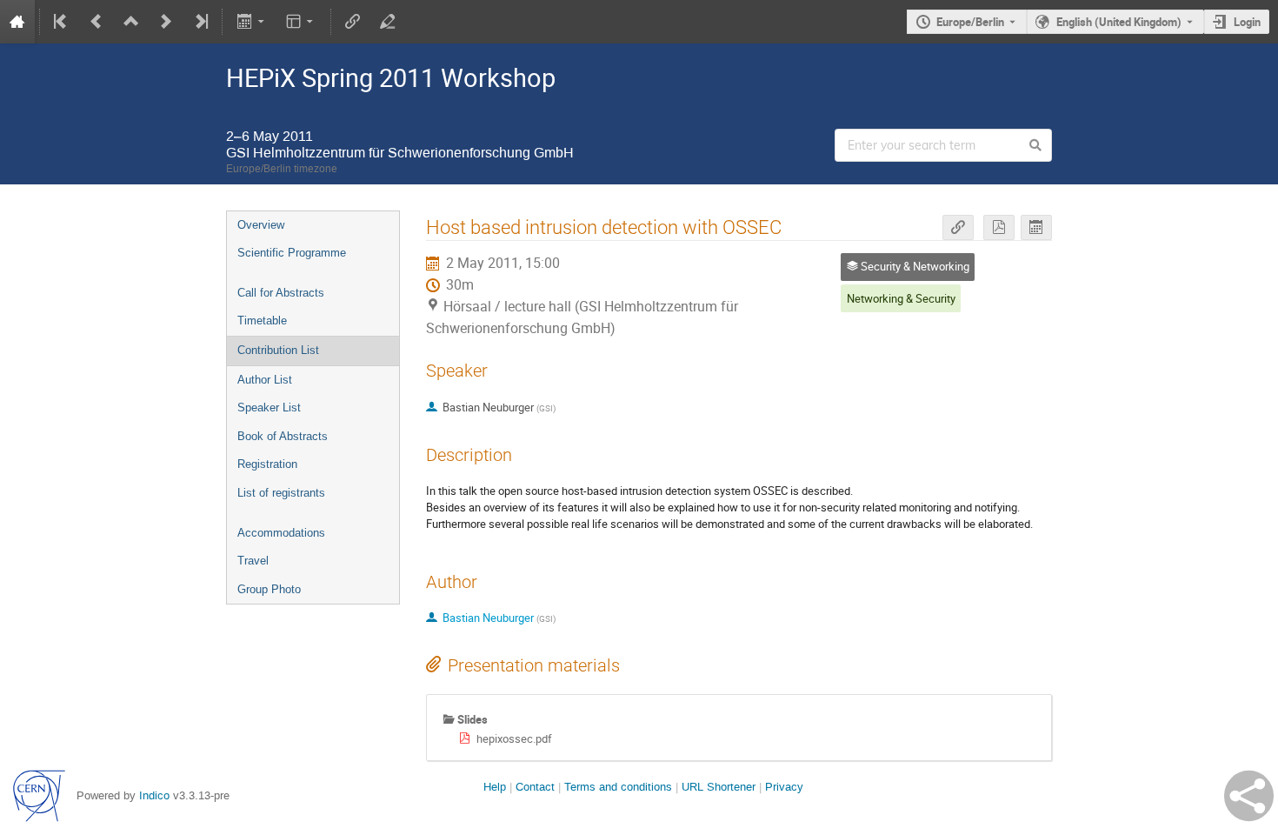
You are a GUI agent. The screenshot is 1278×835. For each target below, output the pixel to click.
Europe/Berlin (970, 22)
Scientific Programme (291, 252)
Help (494, 786)
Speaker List (269, 407)
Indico (154, 795)
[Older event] (96, 21)
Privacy (784, 786)
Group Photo (269, 589)
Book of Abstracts (282, 436)
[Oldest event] (61, 21)
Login (1247, 22)
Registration (267, 464)
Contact (535, 786)
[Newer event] (166, 21)
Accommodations (281, 532)
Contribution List (278, 350)
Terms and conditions (618, 786)
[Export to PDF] (999, 227)
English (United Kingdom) (1118, 22)
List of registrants (281, 492)
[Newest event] (200, 21)
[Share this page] (1249, 796)
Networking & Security (901, 298)
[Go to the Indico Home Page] (17, 21)
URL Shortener (718, 786)
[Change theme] (301, 21)
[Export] (251, 21)
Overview (260, 224)
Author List (264, 379)
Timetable (262, 320)
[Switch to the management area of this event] (387, 21)
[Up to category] (131, 21)
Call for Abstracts (280, 292)
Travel (253, 560)
